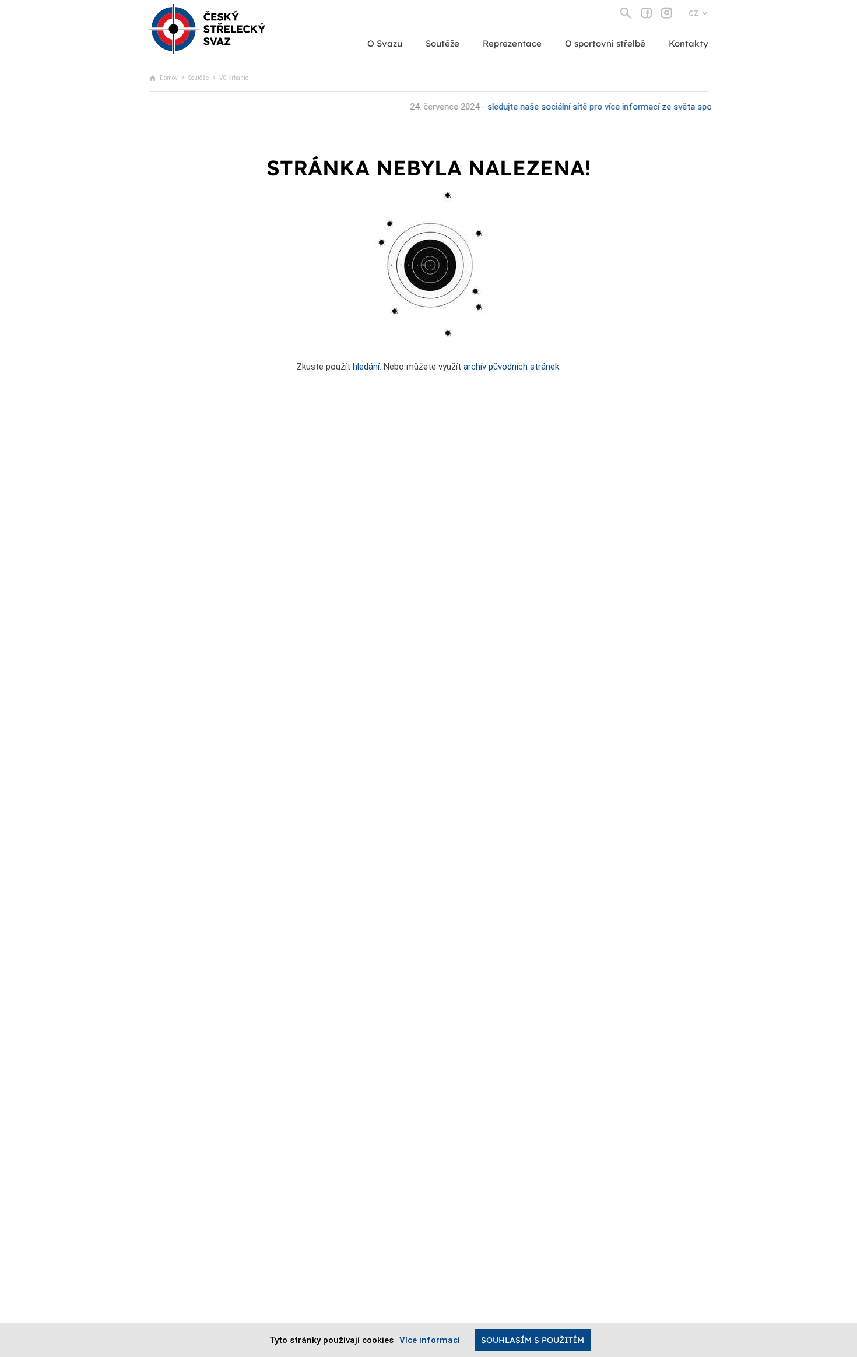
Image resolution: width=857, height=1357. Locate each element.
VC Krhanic (233, 78)
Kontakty (688, 43)
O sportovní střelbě (605, 43)
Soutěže (442, 43)
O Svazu (384, 43)
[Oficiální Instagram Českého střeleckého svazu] (666, 13)
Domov (169, 78)
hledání (366, 366)
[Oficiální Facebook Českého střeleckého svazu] (646, 13)
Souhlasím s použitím (532, 1340)
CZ (693, 13)
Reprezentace (512, 43)
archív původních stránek (511, 366)
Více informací (429, 1340)
